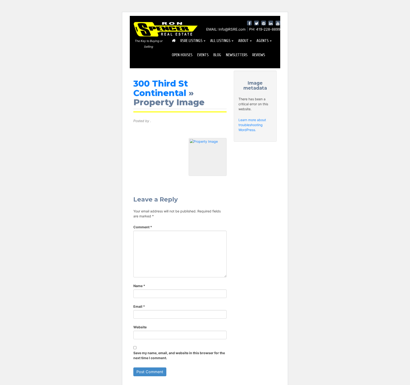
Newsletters (236, 55)
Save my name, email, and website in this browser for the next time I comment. (179, 355)
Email (139, 306)
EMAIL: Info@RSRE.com (226, 29)
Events (203, 55)
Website (140, 327)
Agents (262, 40)
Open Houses (182, 55)
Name (139, 286)
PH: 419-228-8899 (264, 29)
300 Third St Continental (160, 88)
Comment (142, 227)
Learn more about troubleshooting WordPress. (252, 125)
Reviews (258, 55)
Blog (217, 55)
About (243, 40)
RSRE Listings (191, 40)
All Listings (220, 40)
